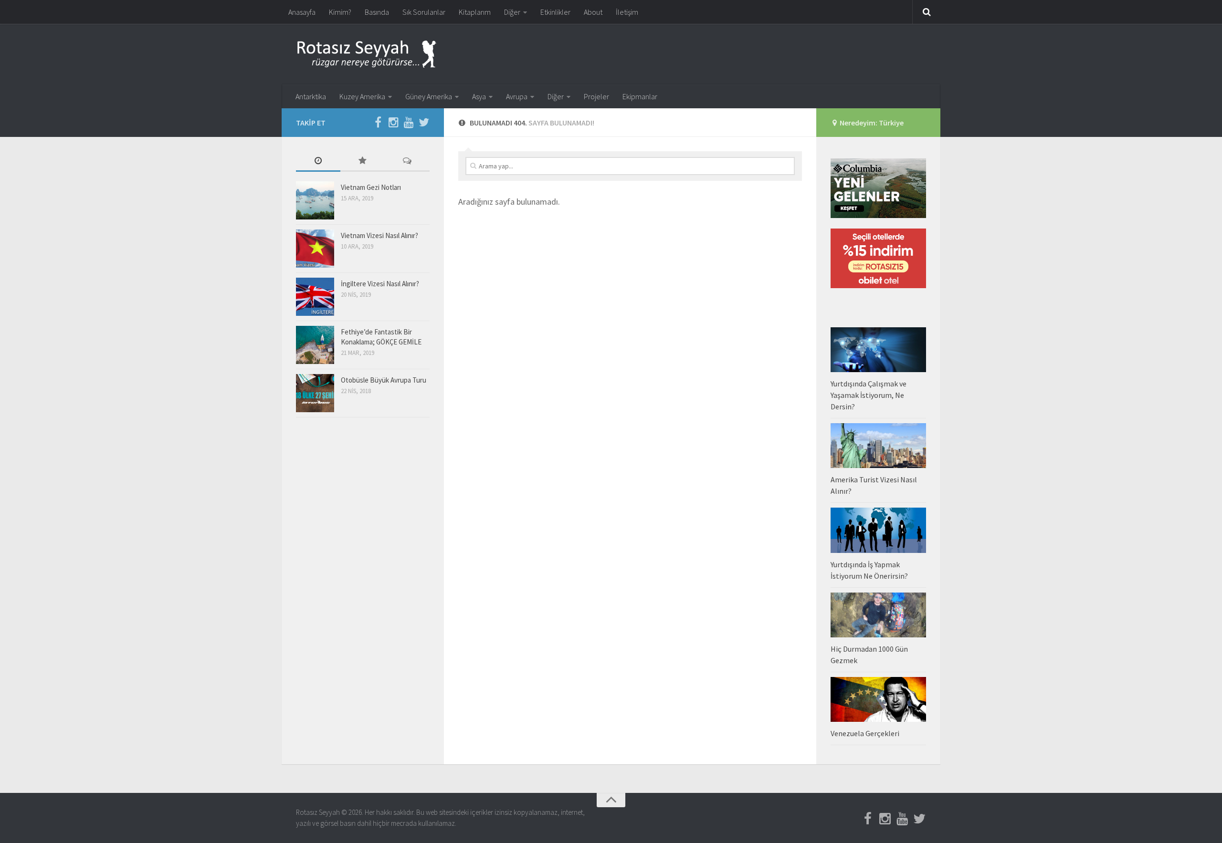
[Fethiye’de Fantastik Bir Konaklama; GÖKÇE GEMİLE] (315, 345)
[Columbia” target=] (878, 215)
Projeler (596, 96)
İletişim (627, 12)
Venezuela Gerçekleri (865, 733)
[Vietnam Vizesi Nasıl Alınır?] (315, 248)
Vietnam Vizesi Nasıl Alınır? (379, 235)
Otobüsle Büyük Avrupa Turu (383, 380)
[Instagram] (393, 122)
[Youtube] (408, 122)
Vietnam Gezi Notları (371, 187)
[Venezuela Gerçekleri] (878, 699)
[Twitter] (424, 122)
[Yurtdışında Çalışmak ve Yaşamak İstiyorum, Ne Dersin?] (878, 349)
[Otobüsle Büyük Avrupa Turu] (315, 393)
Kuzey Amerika (362, 96)
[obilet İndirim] (878, 285)
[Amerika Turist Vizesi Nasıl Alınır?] (878, 445)
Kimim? (340, 12)
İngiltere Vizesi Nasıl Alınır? (380, 283)
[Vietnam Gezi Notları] (315, 200)
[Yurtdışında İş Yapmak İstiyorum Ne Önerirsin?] (878, 530)
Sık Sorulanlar (423, 12)
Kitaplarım (475, 12)
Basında (377, 12)
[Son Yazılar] (318, 161)
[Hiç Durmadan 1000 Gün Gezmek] (878, 615)
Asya (479, 96)
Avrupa (516, 96)
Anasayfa (302, 12)
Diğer (512, 12)
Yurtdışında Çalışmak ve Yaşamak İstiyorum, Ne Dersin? (868, 395)
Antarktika (310, 96)
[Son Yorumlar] (407, 161)
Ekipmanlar (639, 96)
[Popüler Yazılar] (362, 161)
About (593, 12)
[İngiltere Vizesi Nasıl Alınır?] (315, 297)
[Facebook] (378, 122)
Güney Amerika (428, 96)
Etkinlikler (555, 12)
